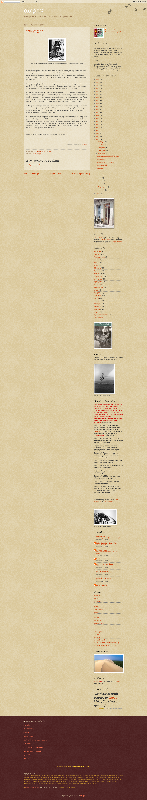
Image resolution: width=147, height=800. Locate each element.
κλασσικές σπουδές (100, 640)
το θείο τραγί (111, 29)
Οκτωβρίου (101, 148)
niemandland (27, 743)
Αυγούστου (101, 153)
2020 (98, 97)
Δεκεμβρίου (101, 142)
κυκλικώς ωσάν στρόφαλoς (105, 162)
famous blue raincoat (102, 580)
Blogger (82, 796)
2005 (98, 194)
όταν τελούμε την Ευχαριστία (32, 751)
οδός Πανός (97, 620)
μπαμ (97, 566)
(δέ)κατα (96, 617)
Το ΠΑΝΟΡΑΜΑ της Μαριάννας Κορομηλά (107, 642)
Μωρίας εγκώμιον (29, 736)
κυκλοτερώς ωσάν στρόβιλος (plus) (108, 156)
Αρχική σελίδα (55, 174)
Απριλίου (101, 181)
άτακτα (96, 260)
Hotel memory (98, 609)
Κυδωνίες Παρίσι (101, 545)
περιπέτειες (97, 295)
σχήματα (96, 312)
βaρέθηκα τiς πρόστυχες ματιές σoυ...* (35, 740)
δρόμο (113, 697)
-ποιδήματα (97, 254)
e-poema (96, 606)
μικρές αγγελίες (99, 287)
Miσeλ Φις (106, 240)
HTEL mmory (99, 238)
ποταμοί (96, 298)
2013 (98, 118)
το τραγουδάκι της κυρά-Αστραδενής (105, 645)
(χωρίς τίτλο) (27, 755)
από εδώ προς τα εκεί (103, 578)
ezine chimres (99, 623)
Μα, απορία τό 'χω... (29, 729)
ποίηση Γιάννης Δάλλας (32, 787)
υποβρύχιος (34, 31)
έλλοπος (96, 634)
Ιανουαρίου (101, 190)
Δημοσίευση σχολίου (35, 165)
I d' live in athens (102, 571)
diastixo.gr (97, 598)
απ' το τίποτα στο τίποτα (104, 564)
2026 (98, 79)
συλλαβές (97, 309)
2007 (98, 136)
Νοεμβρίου (101, 144)
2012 (98, 121)
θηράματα (97, 271)
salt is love (97, 626)
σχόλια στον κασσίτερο (101, 315)
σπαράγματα (98, 306)
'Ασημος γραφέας (116, 241)
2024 (98, 85)
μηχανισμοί (97, 284)
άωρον (33, 10)
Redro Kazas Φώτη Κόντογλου (106, 543)
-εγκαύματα (97, 251)
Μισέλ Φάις (84, 144)
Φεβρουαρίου (102, 187)
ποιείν (96, 615)
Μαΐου (100, 178)
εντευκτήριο (97, 601)
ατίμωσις (100, 168)
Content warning (101, 585)
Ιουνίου (100, 175)
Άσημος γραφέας (37, 154)
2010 (98, 127)
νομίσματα (97, 293)
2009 (98, 130)
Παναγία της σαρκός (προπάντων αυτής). (108, 538)
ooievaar (26, 732)
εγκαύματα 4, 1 (102, 165)
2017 (98, 106)
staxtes (96, 612)
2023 (98, 88)
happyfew (97, 595)
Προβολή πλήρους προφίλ (113, 32)
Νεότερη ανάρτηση (32, 174)
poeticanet (97, 604)
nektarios (97, 637)
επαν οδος (26, 725)
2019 (98, 100)
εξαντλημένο (100, 435)
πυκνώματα (97, 301)
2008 (98, 133)
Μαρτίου (100, 184)
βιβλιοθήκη (97, 268)
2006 (98, 139)
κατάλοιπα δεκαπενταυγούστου (33, 747)
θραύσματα (97, 273)
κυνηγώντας (98, 279)
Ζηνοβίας (97, 431)
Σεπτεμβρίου (102, 151)
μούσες (96, 290)
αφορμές (96, 262)
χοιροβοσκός (100, 536)
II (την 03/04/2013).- (111, 501)
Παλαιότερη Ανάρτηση (80, 174)
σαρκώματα (97, 304)
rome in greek (98, 632)
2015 (98, 112)
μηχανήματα (98, 282)
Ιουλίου (100, 172)
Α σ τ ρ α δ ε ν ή (101, 550)
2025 (98, 82)
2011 (98, 124)
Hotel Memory (98, 317)
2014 (98, 115)
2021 (98, 94)
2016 (98, 109)
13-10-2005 (116, 681)
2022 (98, 91)
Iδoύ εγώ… (26, 758)
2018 (98, 103)
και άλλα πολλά (99, 276)
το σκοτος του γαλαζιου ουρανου (105, 573)
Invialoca (99, 559)
